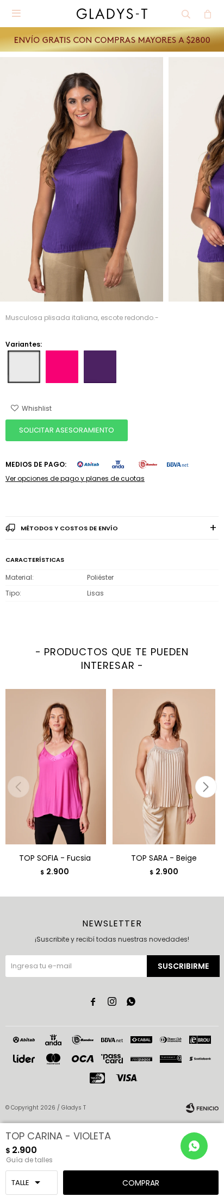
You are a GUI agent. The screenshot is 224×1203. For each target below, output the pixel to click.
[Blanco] (24, 366)
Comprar (140, 1182)
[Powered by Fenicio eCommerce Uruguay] (202, 1108)
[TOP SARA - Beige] (164, 766)
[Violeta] (100, 366)
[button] (186, 13)
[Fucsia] (62, 366)
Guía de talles (29, 1159)
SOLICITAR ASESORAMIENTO (66, 430)
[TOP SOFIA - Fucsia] (55, 766)
